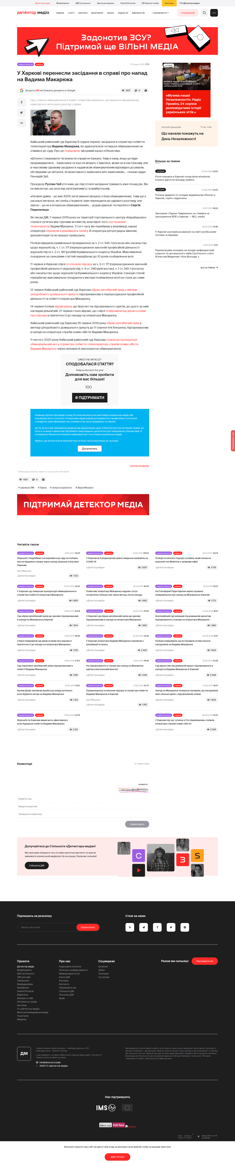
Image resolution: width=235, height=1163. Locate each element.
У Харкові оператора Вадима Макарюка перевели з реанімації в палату (115, 642)
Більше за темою (167, 161)
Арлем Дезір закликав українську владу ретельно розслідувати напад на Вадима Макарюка (44, 692)
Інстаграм (103, 977)
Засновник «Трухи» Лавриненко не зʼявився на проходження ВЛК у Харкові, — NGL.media (182, 215)
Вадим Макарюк (85, 487)
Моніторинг (97, 12)
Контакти (64, 984)
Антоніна (169, 3)
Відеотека (22, 994)
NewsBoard (23, 987)
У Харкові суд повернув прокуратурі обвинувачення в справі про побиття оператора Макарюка (46, 593)
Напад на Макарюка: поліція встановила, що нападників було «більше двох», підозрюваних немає (186, 692)
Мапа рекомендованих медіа (32, 1012)
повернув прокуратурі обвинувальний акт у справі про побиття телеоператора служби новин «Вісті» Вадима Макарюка (84, 344)
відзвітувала (63, 306)
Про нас (64, 961)
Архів (62, 998)
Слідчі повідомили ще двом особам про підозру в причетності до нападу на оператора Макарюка (44, 642)
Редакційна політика (70, 966)
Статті (71, 12)
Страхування (188, 12)
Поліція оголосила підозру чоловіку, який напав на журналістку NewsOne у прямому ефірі (183, 560)
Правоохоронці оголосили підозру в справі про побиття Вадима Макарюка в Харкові (117, 692)
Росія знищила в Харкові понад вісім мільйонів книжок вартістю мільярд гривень (182, 178)
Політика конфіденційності (73, 970)
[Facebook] (21, 102)
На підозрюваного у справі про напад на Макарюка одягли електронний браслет (114, 667)
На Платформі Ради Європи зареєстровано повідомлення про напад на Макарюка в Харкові (182, 593)
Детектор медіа (42, 3)
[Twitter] (21, 112)
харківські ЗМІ (27, 487)
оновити (143, 784)
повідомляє (72, 151)
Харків (43, 487)
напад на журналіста (62, 487)
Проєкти (23, 961)
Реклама (63, 980)
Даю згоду (117, 1156)
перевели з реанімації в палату (67, 231)
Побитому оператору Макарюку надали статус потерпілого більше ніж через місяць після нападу (114, 593)
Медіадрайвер (25, 984)
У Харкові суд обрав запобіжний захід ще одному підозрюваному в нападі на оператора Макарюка (113, 618)
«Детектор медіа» (139, 465)
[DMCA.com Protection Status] (105, 1126)
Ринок (110, 12)
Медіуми (21, 1019)
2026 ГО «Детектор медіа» (53, 1066)
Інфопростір (138, 12)
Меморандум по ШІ (69, 973)
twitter (101, 970)
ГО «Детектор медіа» (190, 3)
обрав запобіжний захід (122, 323)
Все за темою (208, 267)
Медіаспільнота (25, 64)
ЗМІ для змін (24, 977)
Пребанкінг (23, 980)
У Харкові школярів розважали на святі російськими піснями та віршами (185, 233)
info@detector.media (50, 1062)
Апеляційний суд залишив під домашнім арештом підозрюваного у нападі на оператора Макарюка (183, 618)
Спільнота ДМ (36, 865)
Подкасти (123, 12)
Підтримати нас (67, 987)
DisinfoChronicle (128, 3)
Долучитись (89, 448)
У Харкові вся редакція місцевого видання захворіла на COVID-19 (117, 560)
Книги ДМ (64, 977)
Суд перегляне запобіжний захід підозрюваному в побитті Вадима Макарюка (45, 667)
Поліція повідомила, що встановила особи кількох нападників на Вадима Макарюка (183, 642)
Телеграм (103, 973)
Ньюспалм (22, 1015)
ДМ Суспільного (83, 3)
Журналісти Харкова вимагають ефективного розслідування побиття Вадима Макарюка (42, 722)
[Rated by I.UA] (130, 1126)
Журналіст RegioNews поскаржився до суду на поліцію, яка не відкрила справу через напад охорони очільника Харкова (48, 562)
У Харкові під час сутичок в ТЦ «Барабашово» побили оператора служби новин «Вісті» (184, 722)
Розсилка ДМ (66, 994)
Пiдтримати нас (204, 961)
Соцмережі (106, 961)
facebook (103, 966)
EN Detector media (150, 3)
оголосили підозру (79, 264)
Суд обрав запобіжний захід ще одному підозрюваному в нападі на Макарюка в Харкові (47, 618)
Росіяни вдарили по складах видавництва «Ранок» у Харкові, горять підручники (185, 196)
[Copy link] (21, 123)
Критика (82, 12)
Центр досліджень (105, 3)
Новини (60, 12)
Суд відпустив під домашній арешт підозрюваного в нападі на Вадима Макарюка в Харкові (184, 667)
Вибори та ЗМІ (25, 998)
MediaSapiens (62, 3)
